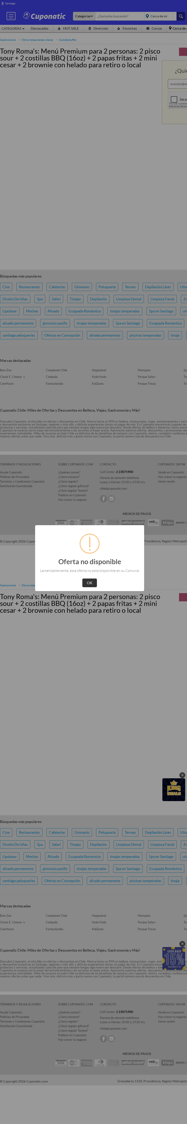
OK (89, 583)
